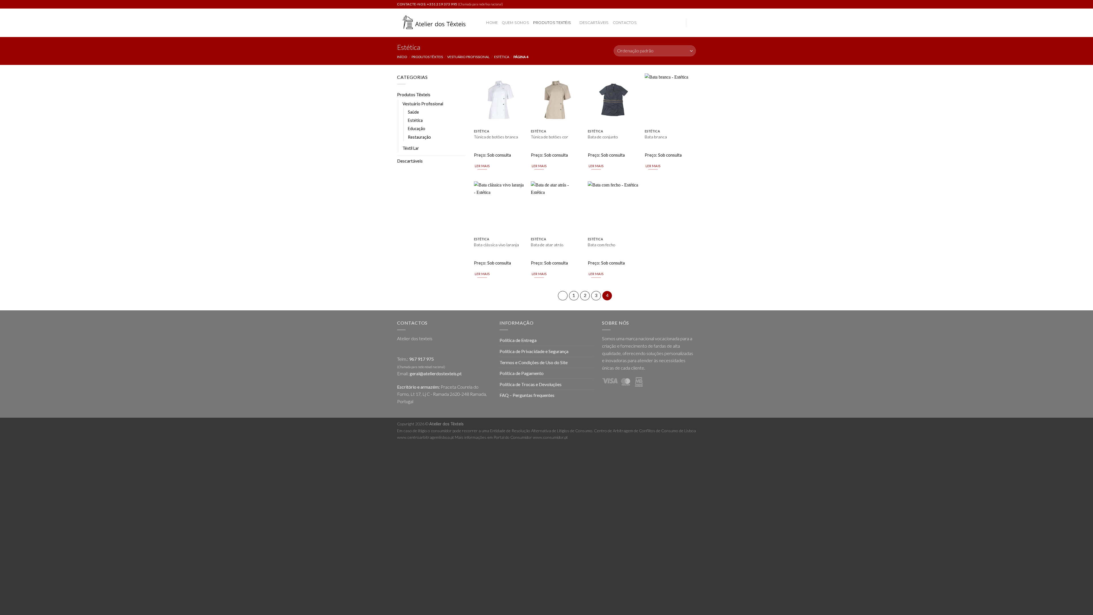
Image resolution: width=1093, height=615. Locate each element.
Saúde (413, 112)
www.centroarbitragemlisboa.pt (425, 437)
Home (492, 22)
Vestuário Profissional (468, 57)
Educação (416, 128)
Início (402, 57)
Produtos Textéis (552, 22)
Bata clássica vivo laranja (496, 244)
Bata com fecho (601, 244)
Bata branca (656, 136)
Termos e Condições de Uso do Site (534, 362)
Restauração (419, 137)
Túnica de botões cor (549, 136)
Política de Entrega (518, 340)
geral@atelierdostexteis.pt (436, 373)
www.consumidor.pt (550, 437)
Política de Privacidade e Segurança (534, 351)
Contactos (625, 22)
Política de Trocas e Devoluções (531, 384)
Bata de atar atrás (547, 244)
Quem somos (515, 22)
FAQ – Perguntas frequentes (527, 395)
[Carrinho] (693, 23)
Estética (501, 57)
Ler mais (482, 166)
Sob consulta (499, 155)
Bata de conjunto (603, 136)
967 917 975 (421, 359)
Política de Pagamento (522, 373)
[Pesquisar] (480, 22)
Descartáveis (594, 22)
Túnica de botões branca (496, 136)
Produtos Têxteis (427, 57)
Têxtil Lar (410, 148)
